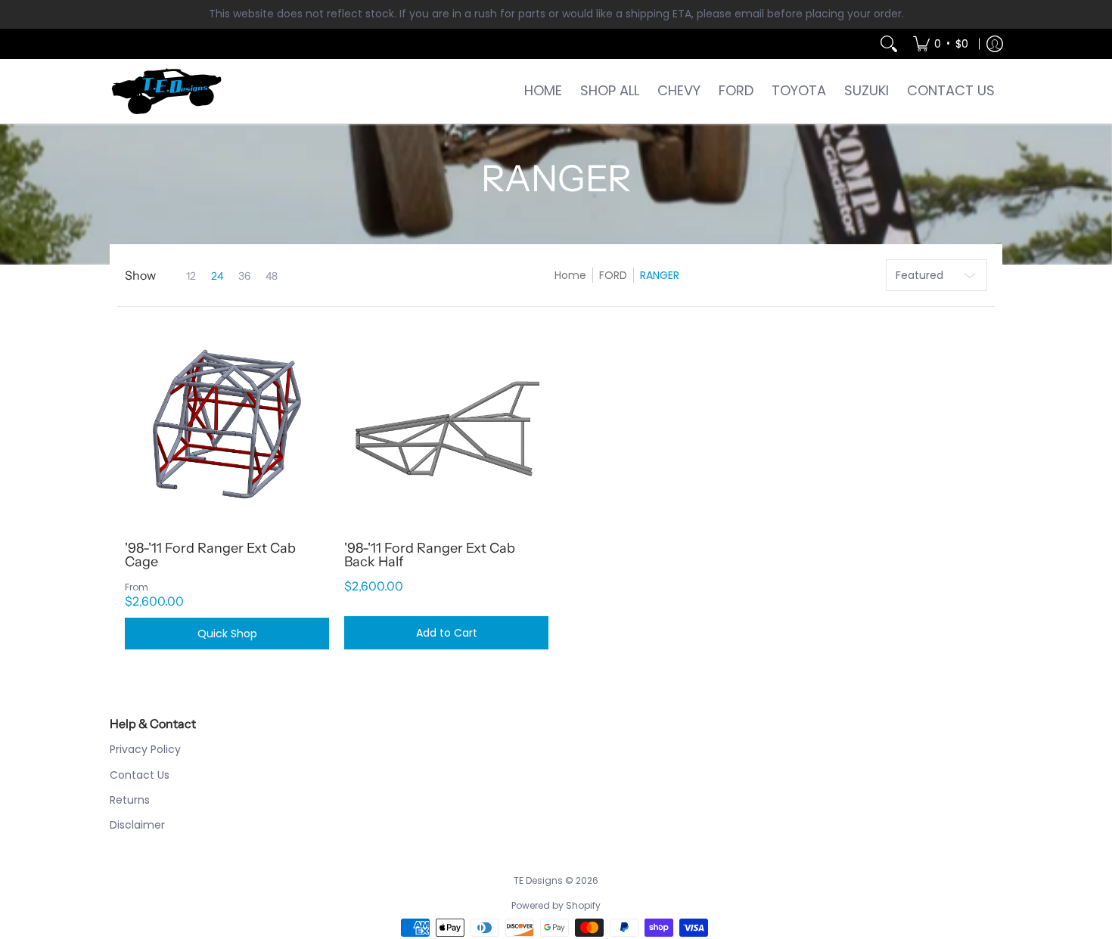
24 (217, 276)
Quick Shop (227, 633)
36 (244, 276)
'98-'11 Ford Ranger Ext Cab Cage (210, 555)
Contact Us (139, 774)
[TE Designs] (166, 91)
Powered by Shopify (556, 905)
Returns (130, 799)
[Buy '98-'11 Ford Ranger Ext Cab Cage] (227, 424)
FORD (613, 275)
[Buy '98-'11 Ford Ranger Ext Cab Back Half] (446, 424)
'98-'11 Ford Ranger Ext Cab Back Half (429, 555)
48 (272, 276)
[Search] (889, 44)
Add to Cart (446, 632)
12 (191, 276)
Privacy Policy (145, 749)
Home (570, 275)
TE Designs (538, 880)
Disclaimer (137, 824)
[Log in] (995, 44)
